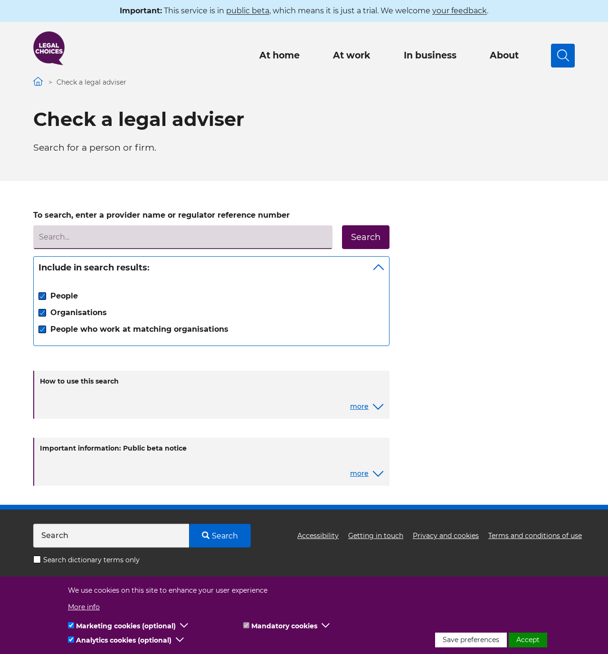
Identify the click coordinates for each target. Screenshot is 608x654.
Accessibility (318, 535)
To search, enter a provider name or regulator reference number (161, 215)
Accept (528, 639)
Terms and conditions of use (535, 535)
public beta (247, 10)
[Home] (49, 48)
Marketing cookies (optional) (126, 626)
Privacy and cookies (446, 535)
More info (84, 607)
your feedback (459, 10)
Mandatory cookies (284, 626)
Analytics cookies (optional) (123, 640)
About (504, 55)
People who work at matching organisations (139, 329)
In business (430, 55)
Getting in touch (375, 535)
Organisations (78, 312)
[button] (184, 626)
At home (279, 55)
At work (351, 55)
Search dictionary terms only (91, 560)
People (64, 295)
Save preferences (471, 639)
